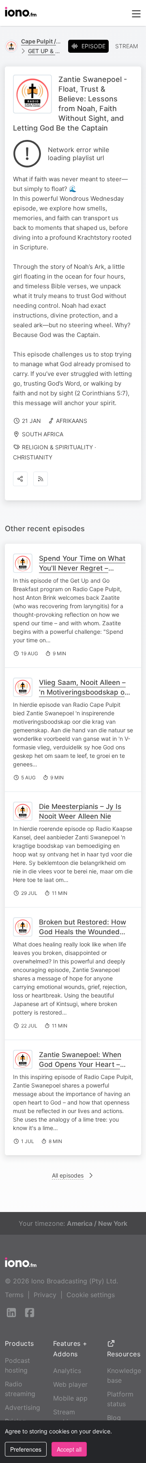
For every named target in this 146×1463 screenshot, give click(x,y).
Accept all (69, 1449)
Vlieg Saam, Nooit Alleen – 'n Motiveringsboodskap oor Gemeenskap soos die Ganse (85, 697)
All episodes (68, 1175)
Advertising (22, 1407)
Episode (93, 46)
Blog (114, 1418)
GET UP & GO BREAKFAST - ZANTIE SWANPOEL (45, 50)
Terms (14, 1295)
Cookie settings (91, 1295)
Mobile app (70, 1398)
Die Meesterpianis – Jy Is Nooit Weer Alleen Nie (80, 811)
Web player (70, 1384)
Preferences (25, 1449)
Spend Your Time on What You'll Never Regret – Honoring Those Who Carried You (82, 573)
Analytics (67, 1370)
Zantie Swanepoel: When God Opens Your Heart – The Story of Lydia (80, 1064)
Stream (126, 46)
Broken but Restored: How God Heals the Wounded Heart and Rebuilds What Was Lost (82, 936)
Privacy (45, 1295)
